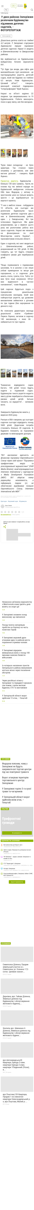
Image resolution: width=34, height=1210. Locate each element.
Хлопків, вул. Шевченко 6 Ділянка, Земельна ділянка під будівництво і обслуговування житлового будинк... (16, 1032)
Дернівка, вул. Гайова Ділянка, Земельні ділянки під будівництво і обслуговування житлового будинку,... (16, 1000)
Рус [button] (6, 10)
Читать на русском (6, 36)
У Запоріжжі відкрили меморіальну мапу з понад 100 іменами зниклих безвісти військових (16, 654)
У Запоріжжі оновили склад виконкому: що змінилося (14, 615)
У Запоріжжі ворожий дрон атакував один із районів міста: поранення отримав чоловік (16, 640)
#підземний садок (13, 501)
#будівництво (23, 501)
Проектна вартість (9, 181)
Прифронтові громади (11, 821)
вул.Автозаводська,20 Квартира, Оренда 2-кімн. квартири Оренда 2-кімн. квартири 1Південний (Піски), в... (16, 1065)
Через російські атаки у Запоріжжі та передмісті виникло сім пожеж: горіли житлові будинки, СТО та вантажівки (17, 684)
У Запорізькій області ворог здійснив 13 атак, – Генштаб (14, 696)
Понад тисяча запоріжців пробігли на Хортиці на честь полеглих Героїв (15, 627)
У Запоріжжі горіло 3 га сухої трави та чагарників (16, 790)
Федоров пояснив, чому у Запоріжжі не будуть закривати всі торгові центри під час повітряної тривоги (16, 767)
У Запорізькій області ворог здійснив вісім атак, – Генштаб (16, 800)
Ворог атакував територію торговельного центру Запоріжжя (15, 780)
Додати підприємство (17, 882)
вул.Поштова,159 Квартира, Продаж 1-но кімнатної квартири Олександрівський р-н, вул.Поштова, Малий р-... (16, 1098)
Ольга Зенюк (8, 505)
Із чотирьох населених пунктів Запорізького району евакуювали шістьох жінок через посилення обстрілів (17, 669)
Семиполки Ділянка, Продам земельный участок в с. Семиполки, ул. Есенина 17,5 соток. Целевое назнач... (15, 968)
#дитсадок (4, 501)
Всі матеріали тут (17, 833)
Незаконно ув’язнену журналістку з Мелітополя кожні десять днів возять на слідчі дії (17, 604)
